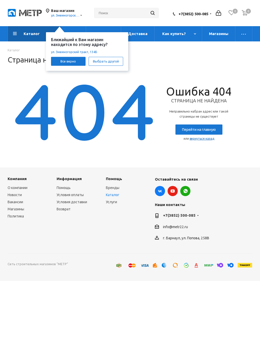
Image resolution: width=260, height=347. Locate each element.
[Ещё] (243, 33)
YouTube (173, 191)
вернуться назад (202, 138)
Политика (16, 216)
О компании (17, 188)
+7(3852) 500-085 (193, 14)
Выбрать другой (106, 61)
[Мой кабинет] (218, 13)
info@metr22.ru (175, 227)
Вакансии (15, 202)
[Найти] (153, 13)
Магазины (16, 209)
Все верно (68, 61)
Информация (69, 179)
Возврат (64, 209)
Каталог (112, 195)
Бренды (112, 188)
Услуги (111, 202)
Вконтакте (160, 191)
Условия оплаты (70, 195)
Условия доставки (72, 202)
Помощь (64, 188)
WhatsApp (185, 191)
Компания (17, 179)
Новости (15, 195)
